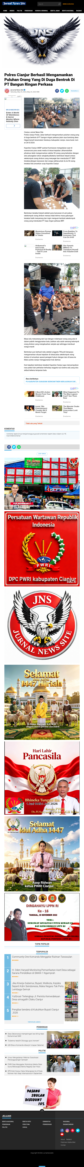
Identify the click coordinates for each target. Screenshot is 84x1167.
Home (5, 11)
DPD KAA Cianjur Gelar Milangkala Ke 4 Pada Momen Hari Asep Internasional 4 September (25, 1072)
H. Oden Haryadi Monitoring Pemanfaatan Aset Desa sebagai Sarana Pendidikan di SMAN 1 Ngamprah (43, 972)
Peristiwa (26, 1124)
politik (19, 11)
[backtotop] (42, 1111)
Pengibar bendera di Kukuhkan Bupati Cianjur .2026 (35, 1011)
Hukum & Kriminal (41, 11)
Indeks (12, 11)
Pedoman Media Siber (68, 1142)
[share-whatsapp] (67, 91)
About (63, 1139)
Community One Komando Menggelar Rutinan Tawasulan (42, 956)
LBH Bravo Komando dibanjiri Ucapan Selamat (26, 1045)
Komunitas (47, 1121)
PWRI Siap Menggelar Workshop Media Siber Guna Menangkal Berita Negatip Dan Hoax (25, 1065)
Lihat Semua (42, 453)
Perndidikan (47, 1124)
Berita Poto (27, 1121)
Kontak (63, 1145)
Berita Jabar (55, 11)
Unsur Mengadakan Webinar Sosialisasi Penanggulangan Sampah (23, 1058)
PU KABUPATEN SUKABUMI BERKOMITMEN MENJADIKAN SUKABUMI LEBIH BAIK (52, 382)
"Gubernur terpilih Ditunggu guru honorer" (23, 1041)
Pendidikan (29, 11)
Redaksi (69, 1139)
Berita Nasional (68, 11)
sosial (25, 1127)
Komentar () (75, 91)
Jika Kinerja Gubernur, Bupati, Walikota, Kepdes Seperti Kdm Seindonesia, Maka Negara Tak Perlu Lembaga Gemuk (38, 986)
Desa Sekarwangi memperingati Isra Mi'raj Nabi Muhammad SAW (26, 1035)
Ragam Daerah (68, 1124)
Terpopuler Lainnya (34, 1022)
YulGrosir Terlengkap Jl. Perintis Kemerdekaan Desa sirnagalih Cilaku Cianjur (36, 998)
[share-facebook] (57, 91)
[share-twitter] (62, 91)
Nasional (66, 1121)
